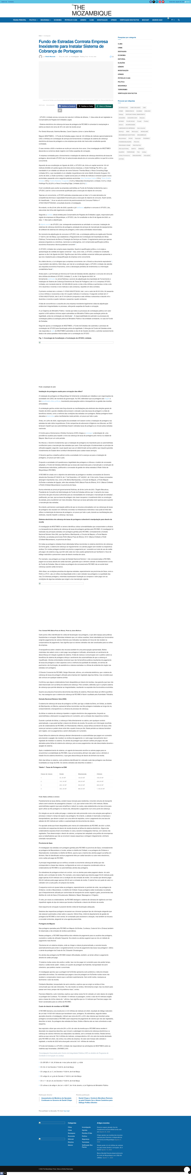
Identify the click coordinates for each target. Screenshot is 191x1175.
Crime (120, 48)
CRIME (121, 111)
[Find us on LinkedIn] (157, 1)
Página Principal (19, 20)
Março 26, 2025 (63, 56)
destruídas (50, 416)
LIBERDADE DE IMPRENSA (127, 128)
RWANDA (141, 148)
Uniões (144, 152)
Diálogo (121, 114)
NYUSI (131, 138)
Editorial (121, 59)
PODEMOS (146, 138)
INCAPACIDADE (130, 124)
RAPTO (134, 148)
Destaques (122, 51)
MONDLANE (144, 131)
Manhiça (121, 131)
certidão (50, 214)
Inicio (40, 36)
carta (53, 331)
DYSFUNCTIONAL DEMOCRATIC (135, 114)
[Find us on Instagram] (160, 1)
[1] (86, 183)
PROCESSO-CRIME (124, 145)
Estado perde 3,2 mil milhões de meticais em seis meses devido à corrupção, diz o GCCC (110, 1147)
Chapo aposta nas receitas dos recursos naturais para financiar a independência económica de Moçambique (109, 1137)
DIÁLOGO (147, 111)
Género (83, 20)
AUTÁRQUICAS (123, 107)
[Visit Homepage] (95, 10)
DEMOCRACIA (130, 111)
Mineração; (135, 131)
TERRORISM (130, 152)
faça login (67, 1111)
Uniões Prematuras (124, 155)
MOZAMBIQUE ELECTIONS (127, 135)
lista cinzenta (141, 128)
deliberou (80, 207)
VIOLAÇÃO (147, 155)
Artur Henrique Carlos (88, 178)
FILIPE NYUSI (131, 121)
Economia (58, 20)
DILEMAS (139, 111)
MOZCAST (145, 20)
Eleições (121, 63)
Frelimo (146, 121)
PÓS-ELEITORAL (124, 148)
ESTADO (121, 121)
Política (32, 20)
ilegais (107, 398)
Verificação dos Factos (129, 20)
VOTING (121, 159)
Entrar (188, 1)
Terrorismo (122, 89)
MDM (127, 131)
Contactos (11, 1)
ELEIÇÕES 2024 (132, 118)
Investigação (102, 20)
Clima (91, 20)
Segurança (44, 20)
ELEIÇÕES (122, 118)
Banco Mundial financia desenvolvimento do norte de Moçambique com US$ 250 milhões (110, 1155)
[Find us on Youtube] (163, 1)
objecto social (45, 224)
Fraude (139, 121)
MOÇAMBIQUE (141, 135)
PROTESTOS (137, 145)
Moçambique (122, 138)
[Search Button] (179, 19)
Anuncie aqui (157, 20)
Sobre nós (4, 1)
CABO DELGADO (135, 107)
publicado (51, 279)
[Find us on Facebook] (150, 1)
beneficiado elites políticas (51, 401)
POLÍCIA (136, 142)
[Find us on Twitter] (154, 1)
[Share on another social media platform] (60, 110)
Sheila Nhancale (50, 56)
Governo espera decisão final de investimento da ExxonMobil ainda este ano (109, 1129)
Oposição (138, 138)
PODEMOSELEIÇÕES (125, 142)
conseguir (89, 433)
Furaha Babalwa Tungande (59, 181)
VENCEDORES (137, 155)
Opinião (114, 20)
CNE (144, 107)
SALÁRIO (121, 152)
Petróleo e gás (71, 20)
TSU (138, 152)
